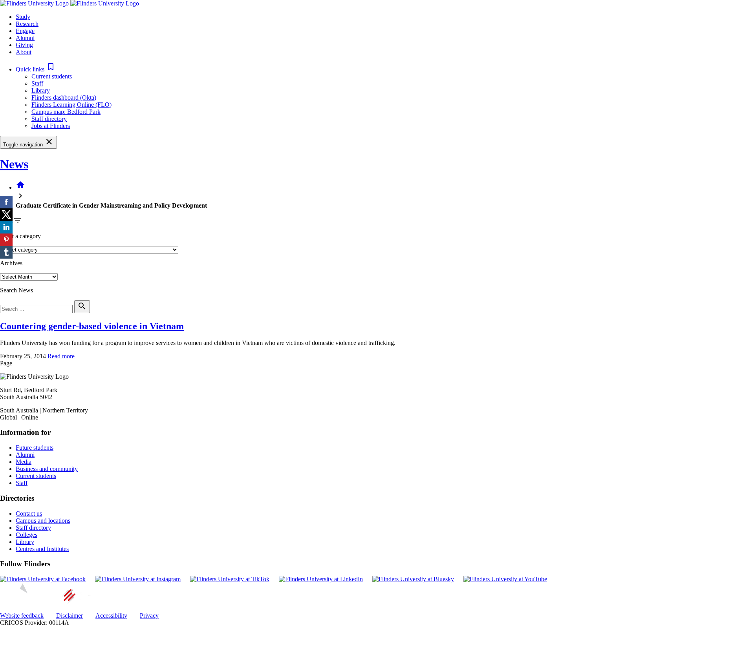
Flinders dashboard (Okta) (63, 97)
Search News (16, 290)
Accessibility (111, 615)
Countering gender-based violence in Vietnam (92, 326)
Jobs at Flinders (50, 125)
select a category (20, 236)
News (14, 164)
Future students (34, 447)
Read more (61, 356)
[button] (35, 69)
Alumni (25, 454)
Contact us (29, 513)
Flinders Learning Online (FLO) (71, 104)
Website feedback (22, 615)
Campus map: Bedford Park (66, 111)
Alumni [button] (25, 38)
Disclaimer (69, 615)
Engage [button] (25, 30)
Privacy (149, 615)
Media (23, 461)
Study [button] (23, 16)
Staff (37, 83)
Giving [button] (24, 45)
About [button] (23, 52)
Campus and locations (43, 520)
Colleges (26, 534)
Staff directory (49, 118)
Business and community (47, 468)
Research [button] (27, 23)
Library (40, 90)
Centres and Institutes (42, 548)
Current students (51, 76)
